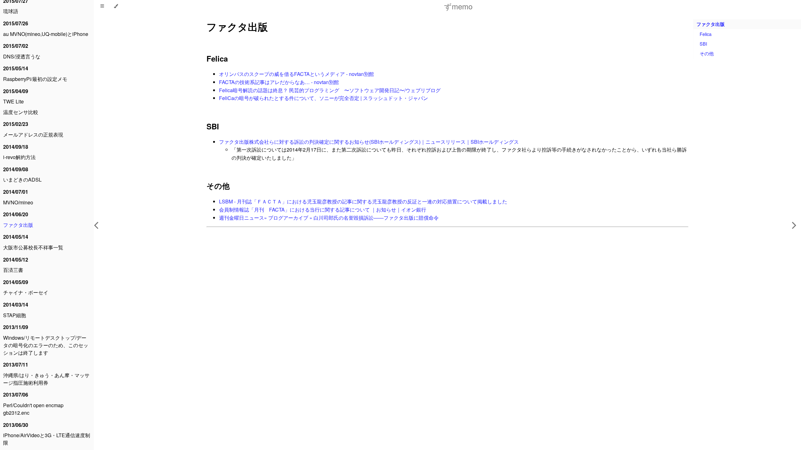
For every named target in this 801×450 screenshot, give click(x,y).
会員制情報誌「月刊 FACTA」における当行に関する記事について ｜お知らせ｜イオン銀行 (322, 209)
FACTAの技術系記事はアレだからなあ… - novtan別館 (279, 82)
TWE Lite (13, 101)
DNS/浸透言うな (21, 56)
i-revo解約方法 (19, 157)
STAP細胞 (14, 315)
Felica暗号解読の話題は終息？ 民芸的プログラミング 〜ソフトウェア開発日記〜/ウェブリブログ (330, 90)
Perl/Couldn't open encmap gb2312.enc (33, 409)
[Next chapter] (794, 225)
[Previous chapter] (96, 225)
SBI (213, 126)
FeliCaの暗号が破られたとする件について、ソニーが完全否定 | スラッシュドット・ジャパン (323, 98)
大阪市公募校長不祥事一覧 (33, 247)
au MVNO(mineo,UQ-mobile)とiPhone (45, 34)
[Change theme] (116, 6)
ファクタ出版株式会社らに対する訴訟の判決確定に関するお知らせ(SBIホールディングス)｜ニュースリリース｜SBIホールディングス (369, 141)
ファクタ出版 (18, 224)
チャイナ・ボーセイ (25, 292)
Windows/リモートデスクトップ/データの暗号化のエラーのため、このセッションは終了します (45, 345)
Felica (217, 58)
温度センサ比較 (20, 112)
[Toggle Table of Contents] (102, 6)
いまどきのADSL (22, 179)
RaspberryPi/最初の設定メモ (35, 78)
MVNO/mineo (18, 202)
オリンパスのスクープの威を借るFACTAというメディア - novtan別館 (296, 74)
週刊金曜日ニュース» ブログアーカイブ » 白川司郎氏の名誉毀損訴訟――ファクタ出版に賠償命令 (329, 217)
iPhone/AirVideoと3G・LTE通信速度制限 (46, 439)
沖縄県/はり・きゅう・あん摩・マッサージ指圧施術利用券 (46, 379)
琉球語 (10, 11)
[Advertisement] (394, 323)
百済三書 (13, 269)
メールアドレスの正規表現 (33, 134)
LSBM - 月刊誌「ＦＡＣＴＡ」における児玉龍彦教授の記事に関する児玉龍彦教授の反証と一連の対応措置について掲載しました (363, 201)
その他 (218, 185)
